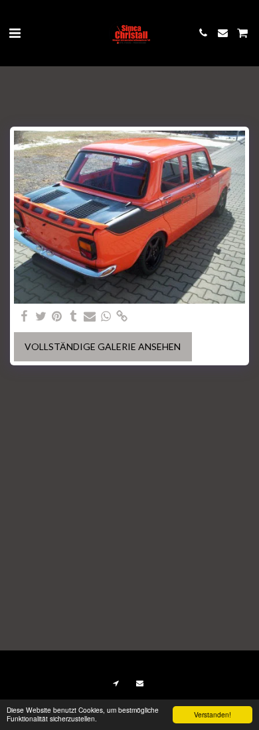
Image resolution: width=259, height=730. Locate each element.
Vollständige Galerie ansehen (103, 346)
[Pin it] (57, 316)
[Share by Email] (90, 316)
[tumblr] (74, 316)
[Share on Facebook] (25, 316)
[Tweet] (41, 316)
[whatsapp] (106, 316)
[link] (122, 316)
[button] (14, 32)
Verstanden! (212, 714)
